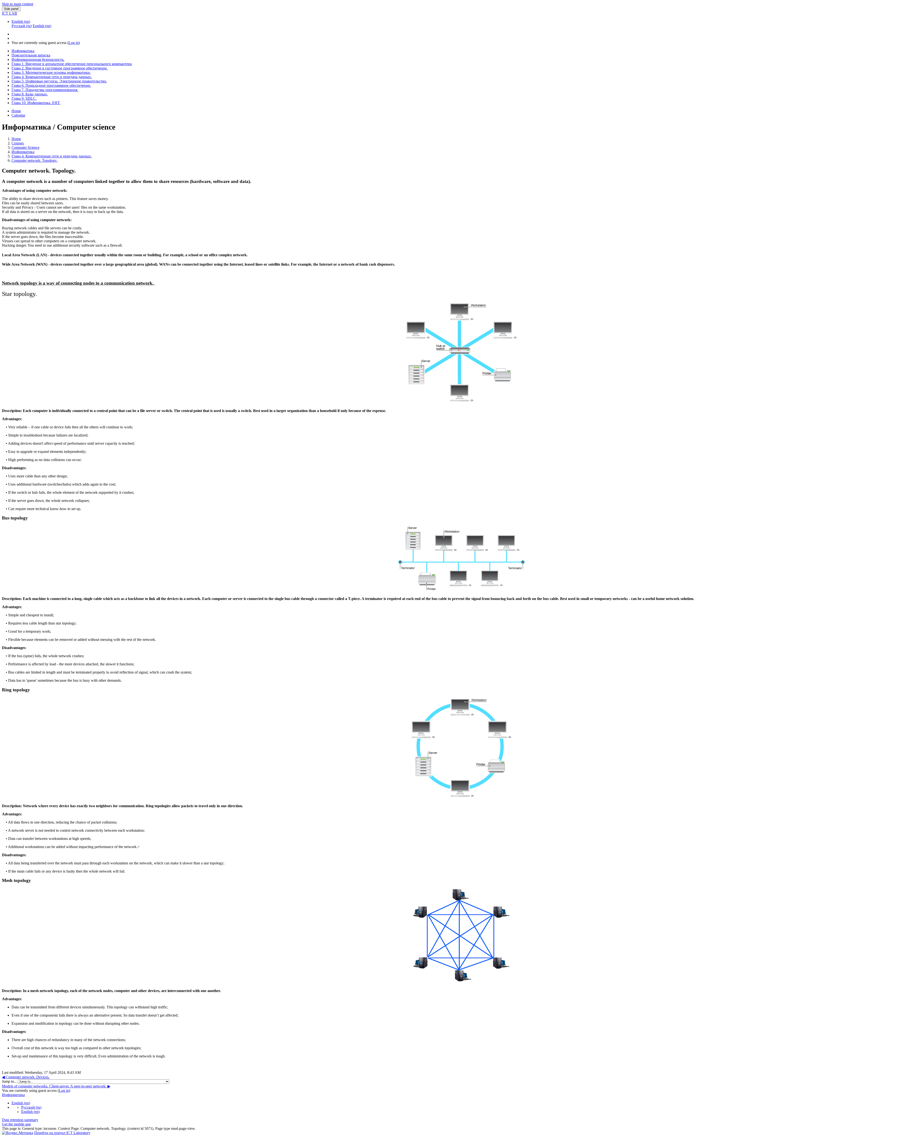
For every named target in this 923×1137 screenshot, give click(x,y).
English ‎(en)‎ (21, 21)
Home (16, 139)
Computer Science (25, 147)
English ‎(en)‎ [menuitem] (42, 26)
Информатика (23, 152)
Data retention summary (20, 1120)
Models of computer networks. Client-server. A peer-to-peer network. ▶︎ (56, 1086)
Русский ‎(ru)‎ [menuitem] (22, 26)
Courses (18, 143)
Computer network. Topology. (34, 160)
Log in (74, 43)
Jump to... (10, 1081)
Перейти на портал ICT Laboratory (62, 1133)
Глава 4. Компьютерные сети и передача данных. (52, 156)
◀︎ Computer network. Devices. (26, 1077)
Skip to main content (17, 4)
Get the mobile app (16, 1124)
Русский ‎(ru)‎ (31, 1107)
